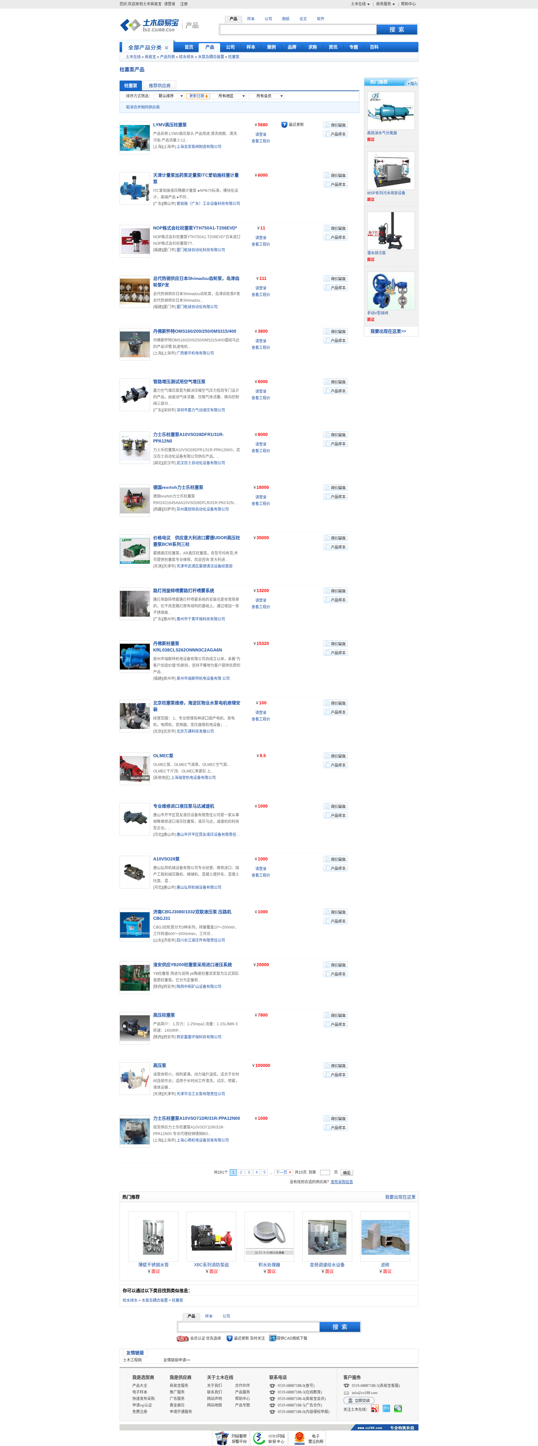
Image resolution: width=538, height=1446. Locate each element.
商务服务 (383, 4)
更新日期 (196, 96)
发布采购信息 (342, 1182)
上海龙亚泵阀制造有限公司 (199, 147)
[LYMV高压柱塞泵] (135, 138)
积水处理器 (269, 1264)
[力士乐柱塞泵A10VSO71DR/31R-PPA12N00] (135, 1131)
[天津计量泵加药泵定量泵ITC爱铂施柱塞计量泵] (135, 188)
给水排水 (186, 57)
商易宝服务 (179, 1385)
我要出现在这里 (400, 1196)
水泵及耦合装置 (211, 57)
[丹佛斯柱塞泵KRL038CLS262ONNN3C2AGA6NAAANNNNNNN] (135, 656)
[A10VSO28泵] (135, 872)
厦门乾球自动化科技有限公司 (201, 250)
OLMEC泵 (163, 755)
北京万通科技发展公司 (195, 731)
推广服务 (177, 1392)
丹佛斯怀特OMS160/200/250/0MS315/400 (194, 331)
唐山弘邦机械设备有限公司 (199, 887)
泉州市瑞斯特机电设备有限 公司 (203, 678)
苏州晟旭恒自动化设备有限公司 (203, 509)
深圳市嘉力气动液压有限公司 (201, 410)
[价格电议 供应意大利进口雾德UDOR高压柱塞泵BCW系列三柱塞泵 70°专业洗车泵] (135, 551)
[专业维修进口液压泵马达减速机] (135, 819)
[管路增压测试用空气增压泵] (135, 394)
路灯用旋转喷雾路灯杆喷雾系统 (183, 590)
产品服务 (242, 1392)
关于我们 (214, 1385)
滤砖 (385, 1264)
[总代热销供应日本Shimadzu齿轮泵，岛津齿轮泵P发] (135, 291)
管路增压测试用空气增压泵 (179, 381)
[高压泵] (135, 1078)
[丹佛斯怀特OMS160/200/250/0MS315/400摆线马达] (135, 344)
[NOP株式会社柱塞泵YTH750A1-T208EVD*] (135, 241)
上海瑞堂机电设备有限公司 (193, 778)
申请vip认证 (142, 1405)
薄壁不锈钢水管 (153, 1264)
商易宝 (150, 57)
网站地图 (214, 1405)
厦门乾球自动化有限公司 (197, 307)
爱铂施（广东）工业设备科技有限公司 (208, 204)
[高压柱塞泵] (135, 1028)
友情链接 (135, 1352)
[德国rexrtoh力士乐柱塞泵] (135, 500)
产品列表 (167, 57)
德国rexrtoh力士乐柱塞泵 (178, 487)
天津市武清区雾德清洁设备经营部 (205, 566)
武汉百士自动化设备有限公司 (201, 463)
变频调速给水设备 (327, 1264)
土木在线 (358, 4)
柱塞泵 (233, 57)
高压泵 (159, 1065)
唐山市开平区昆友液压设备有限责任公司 (210, 834)
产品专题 (242, 1405)
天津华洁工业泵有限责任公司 (201, 1094)
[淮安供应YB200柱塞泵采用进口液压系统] (135, 978)
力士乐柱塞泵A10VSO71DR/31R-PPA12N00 (196, 1118)
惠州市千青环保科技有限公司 (201, 619)
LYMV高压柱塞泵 (170, 124)
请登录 (169, 4)
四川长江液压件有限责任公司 (201, 940)
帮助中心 (408, 4)
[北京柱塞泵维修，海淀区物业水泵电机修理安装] (135, 716)
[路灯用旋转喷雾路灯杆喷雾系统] (135, 603)
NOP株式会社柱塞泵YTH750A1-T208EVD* (195, 227)
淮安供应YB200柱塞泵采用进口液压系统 (192, 964)
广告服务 (177, 1399)
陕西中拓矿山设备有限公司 (199, 987)
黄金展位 (177, 1405)
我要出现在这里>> (388, 331)
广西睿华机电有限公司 (195, 353)
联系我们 (214, 1392)
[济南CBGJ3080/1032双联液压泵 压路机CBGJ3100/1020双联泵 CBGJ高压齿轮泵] (135, 925)
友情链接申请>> (176, 1360)
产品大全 (139, 1385)
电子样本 (139, 1392)
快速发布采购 (143, 1399)
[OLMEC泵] (135, 769)
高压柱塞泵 (164, 1015)
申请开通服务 (181, 1412)
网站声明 (214, 1399)
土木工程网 (132, 1360)
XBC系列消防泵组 (211, 1264)
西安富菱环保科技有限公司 (199, 1037)
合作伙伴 (242, 1385)
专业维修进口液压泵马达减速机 (183, 806)
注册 (184, 4)
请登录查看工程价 (261, 137)
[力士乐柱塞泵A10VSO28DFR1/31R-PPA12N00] (135, 447)
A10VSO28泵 (166, 858)
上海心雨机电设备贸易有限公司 (203, 1140)
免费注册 (139, 1412)
